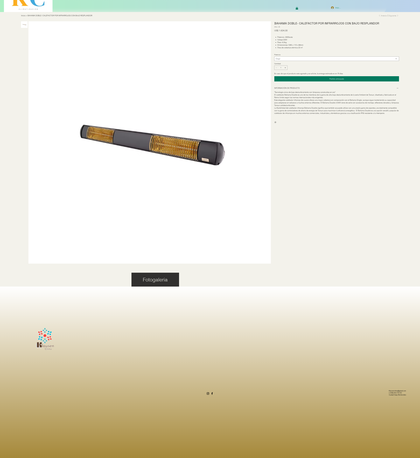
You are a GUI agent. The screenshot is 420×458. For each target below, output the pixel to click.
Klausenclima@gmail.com (397, 391)
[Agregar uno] (285, 67)
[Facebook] (212, 393)
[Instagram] (208, 393)
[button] (297, 8)
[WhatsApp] (275, 122)
